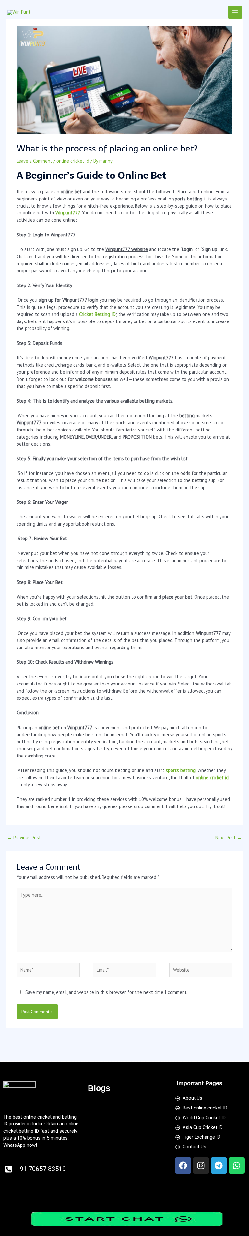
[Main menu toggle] (235, 12)
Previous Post (24, 837)
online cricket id (72, 161)
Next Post (228, 837)
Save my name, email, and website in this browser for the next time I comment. (106, 992)
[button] (124, 1108)
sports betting (181, 770)
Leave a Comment (34, 161)
